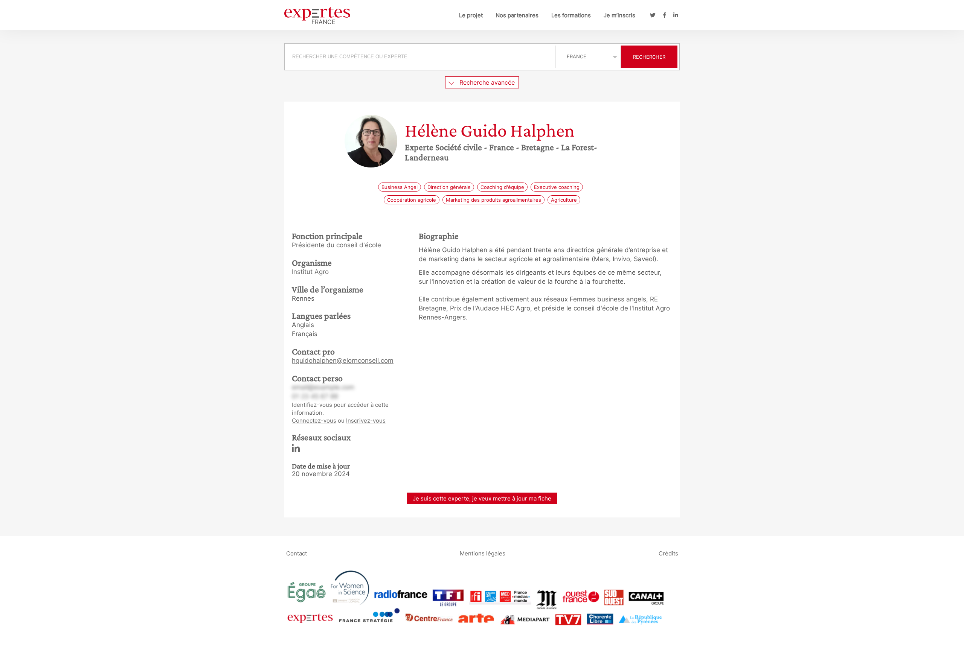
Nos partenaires (517, 15)
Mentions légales (482, 553)
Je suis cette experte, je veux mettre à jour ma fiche (482, 498)
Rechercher (649, 57)
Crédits (668, 553)
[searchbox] (420, 57)
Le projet (471, 15)
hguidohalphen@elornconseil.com (343, 360)
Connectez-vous (314, 420)
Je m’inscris (619, 15)
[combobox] (421, 57)
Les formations (571, 15)
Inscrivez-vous (366, 420)
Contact (296, 553)
